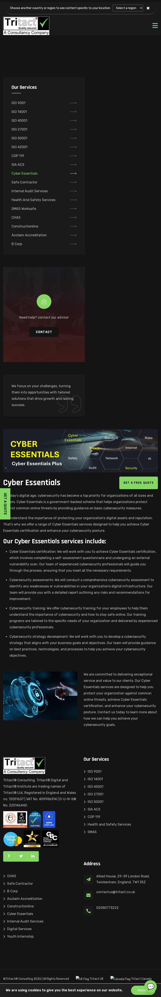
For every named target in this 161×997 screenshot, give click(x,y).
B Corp (17, 244)
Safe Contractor (24, 182)
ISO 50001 (19, 138)
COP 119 (18, 156)
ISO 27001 (19, 129)
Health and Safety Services (33, 200)
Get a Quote (5, 504)
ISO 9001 (18, 103)
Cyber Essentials (25, 173)
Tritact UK (96, 979)
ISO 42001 (19, 147)
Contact (44, 331)
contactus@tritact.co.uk (115, 892)
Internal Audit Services (30, 191)
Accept (143, 990)
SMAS (92, 832)
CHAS (16, 218)
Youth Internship (20, 936)
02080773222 (107, 908)
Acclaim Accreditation (29, 235)
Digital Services (19, 929)
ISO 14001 (19, 112)
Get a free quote (138, 483)
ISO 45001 (19, 121)
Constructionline (25, 226)
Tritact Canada (141, 979)
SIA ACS (18, 165)
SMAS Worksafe (24, 209)
